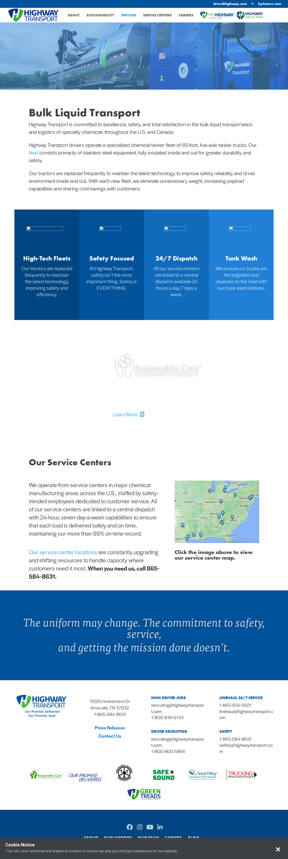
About (74, 16)
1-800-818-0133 (167, 717)
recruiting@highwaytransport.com (177, 708)
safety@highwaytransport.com (246, 748)
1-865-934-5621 (235, 705)
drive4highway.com (230, 3)
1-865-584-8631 (235, 739)
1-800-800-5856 (168, 751)
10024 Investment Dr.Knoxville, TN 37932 (110, 704)
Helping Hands (250, 19)
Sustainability (100, 16)
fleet (33, 152)
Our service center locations (63, 552)
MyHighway (211, 18)
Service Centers (157, 16)
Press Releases (110, 727)
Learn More (126, 414)
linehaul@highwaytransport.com (246, 714)
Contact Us (110, 736)
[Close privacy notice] (278, 848)
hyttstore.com (269, 3)
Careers (186, 16)
